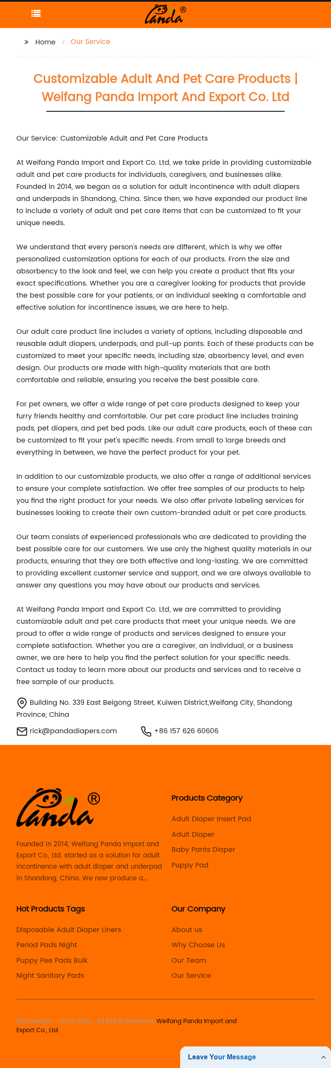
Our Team (189, 960)
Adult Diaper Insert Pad (211, 819)
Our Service (191, 975)
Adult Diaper (193, 834)
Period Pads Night (46, 945)
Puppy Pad (190, 865)
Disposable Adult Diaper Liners (68, 930)
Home (45, 42)
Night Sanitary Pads (50, 976)
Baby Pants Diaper (203, 850)
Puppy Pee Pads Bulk (51, 960)
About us (187, 930)
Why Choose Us (198, 945)
